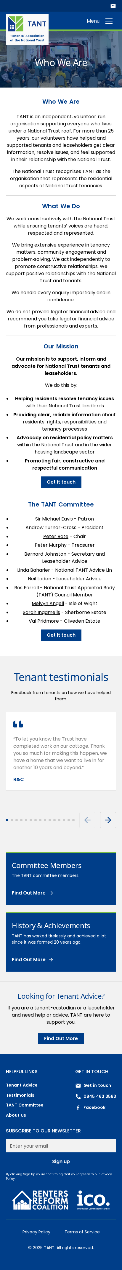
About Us (16, 1115)
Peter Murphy (51, 545)
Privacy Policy (36, 1232)
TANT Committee (25, 1105)
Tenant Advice (22, 1085)
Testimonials (20, 1095)
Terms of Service (82, 1232)
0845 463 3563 (100, 1096)
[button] (109, 21)
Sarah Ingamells (41, 612)
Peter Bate (55, 536)
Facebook (94, 1107)
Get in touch (97, 1085)
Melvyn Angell (48, 603)
